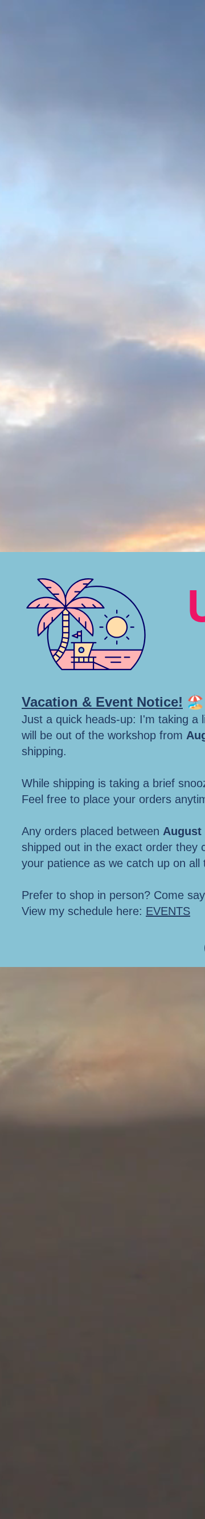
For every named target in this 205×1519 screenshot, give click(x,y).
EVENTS (168, 911)
